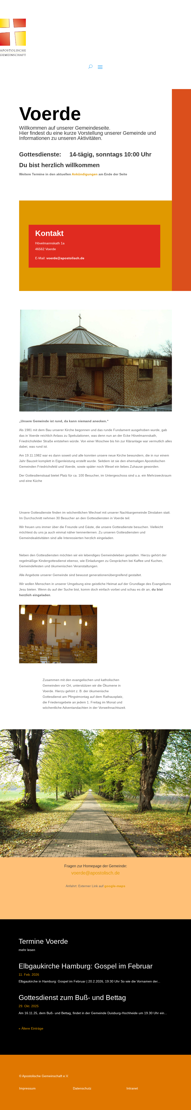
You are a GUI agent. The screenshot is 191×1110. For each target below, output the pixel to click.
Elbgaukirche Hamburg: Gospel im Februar (86, 966)
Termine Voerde (43, 941)
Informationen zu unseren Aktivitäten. (60, 138)
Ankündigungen (85, 174)
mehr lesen (27, 950)
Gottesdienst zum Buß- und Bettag (72, 997)
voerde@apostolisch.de (65, 258)
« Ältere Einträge (31, 1028)
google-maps (114, 886)
